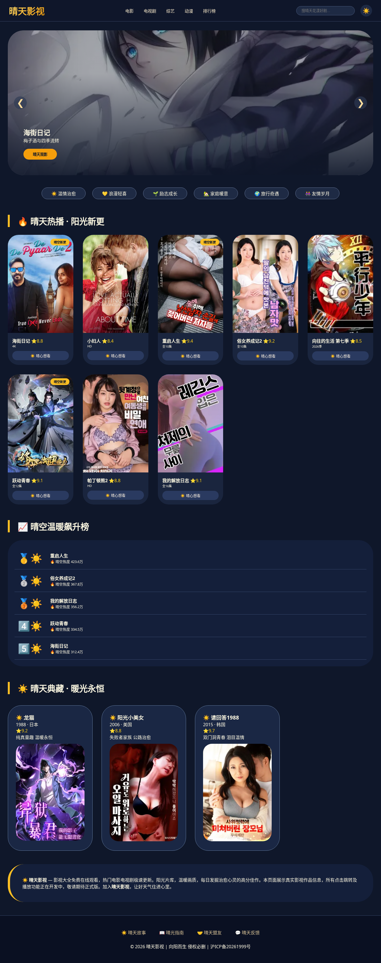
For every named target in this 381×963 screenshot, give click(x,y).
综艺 (170, 11)
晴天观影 (40, 154)
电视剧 (150, 11)
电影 (129, 11)
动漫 (189, 11)
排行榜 (209, 11)
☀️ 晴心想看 (40, 356)
